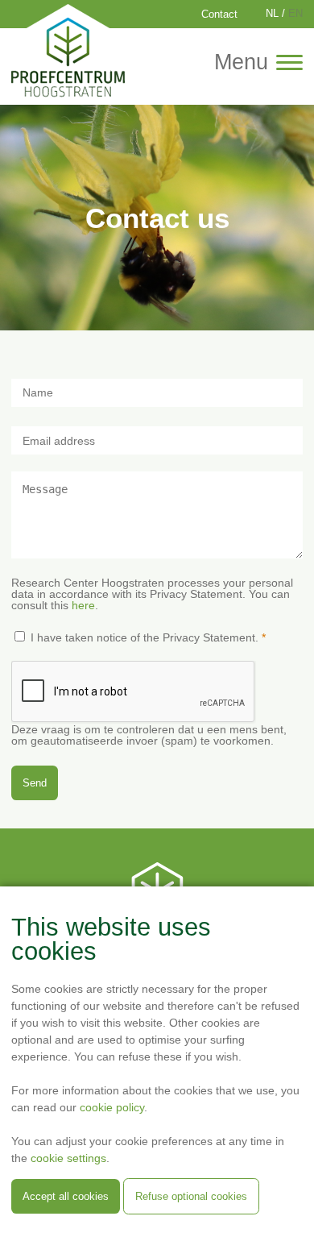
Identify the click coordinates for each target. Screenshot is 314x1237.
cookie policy (112, 1107)
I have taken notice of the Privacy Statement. (144, 637)
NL (272, 13)
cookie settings (68, 1158)
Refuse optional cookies (191, 1196)
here (83, 605)
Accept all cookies (66, 1196)
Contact (219, 14)
